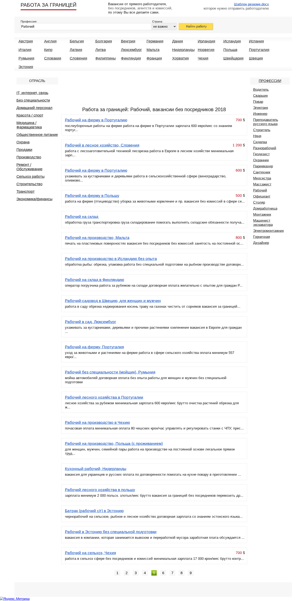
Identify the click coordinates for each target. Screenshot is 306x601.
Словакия (52, 58)
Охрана (23, 142)
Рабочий (260, 190)
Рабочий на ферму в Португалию (96, 120)
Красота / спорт (29, 115)
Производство (28, 157)
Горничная (261, 237)
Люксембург (131, 50)
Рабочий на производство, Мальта (97, 237)
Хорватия (180, 58)
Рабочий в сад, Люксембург (90, 322)
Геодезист (261, 154)
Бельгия (77, 41)
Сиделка (260, 142)
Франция (154, 58)
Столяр (259, 202)
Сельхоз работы (30, 176)
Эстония (26, 67)
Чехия (203, 58)
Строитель (261, 130)
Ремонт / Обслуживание (29, 167)
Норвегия (206, 50)
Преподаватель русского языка (265, 122)
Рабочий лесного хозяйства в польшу (100, 490)
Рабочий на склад (81, 216)
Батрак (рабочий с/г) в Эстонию (94, 511)
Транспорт (25, 191)
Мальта (153, 50)
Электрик (260, 108)
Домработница (265, 208)
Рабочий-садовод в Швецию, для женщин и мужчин (113, 301)
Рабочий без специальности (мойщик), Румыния (110, 372)
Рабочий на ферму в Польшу (92, 195)
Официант (261, 196)
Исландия (232, 41)
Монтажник (262, 215)
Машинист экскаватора (263, 223)
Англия (50, 41)
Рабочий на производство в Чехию (97, 422)
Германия (155, 41)
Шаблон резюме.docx (251, 4)
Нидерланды (183, 50)
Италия (25, 50)
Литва (100, 50)
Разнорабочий (264, 148)
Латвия (76, 50)
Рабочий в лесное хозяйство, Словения (102, 145)
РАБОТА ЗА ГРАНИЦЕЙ (48, 5)
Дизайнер (261, 243)
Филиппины (105, 58)
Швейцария (233, 58)
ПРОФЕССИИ (270, 81)
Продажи (24, 150)
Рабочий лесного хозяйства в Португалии (104, 397)
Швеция (256, 58)
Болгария (103, 41)
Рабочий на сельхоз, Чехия (90, 553)
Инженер (260, 114)
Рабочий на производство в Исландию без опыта (111, 258)
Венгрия (128, 41)
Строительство (29, 184)
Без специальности (33, 100)
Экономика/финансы (34, 199)
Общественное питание (37, 135)
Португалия (259, 50)
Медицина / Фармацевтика (29, 125)
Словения (78, 58)
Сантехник (261, 172)
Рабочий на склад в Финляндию (94, 279)
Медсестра (262, 178)
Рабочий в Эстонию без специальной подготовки (111, 532)
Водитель (261, 90)
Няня (257, 136)
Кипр (48, 50)
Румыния (26, 58)
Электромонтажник (268, 231)
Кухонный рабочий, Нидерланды (95, 469)
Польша (230, 50)
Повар (258, 102)
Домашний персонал (34, 108)
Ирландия (206, 41)
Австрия (26, 41)
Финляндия (131, 58)
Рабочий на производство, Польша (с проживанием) (114, 443)
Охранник (261, 160)
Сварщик (260, 96)
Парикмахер (263, 166)
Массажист (262, 184)
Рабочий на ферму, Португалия (94, 347)
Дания (177, 41)
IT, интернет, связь (32, 93)
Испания (256, 41)
